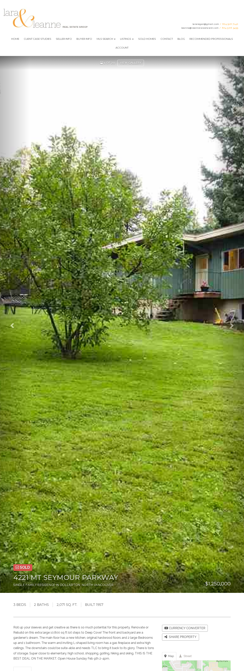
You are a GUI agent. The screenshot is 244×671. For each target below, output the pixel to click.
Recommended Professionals (211, 38)
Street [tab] (187, 656)
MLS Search (105, 38)
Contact (167, 38)
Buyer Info (84, 38)
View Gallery (130, 63)
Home (15, 38)
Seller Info (64, 38)
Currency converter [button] (187, 628)
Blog (181, 38)
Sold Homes (147, 38)
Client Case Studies (37, 38)
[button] (14, 324)
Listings (126, 38)
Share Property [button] (182, 637)
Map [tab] (170, 656)
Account (122, 47)
